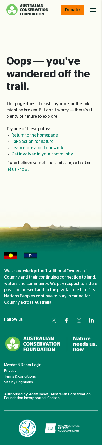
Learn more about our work (37, 148)
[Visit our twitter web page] (54, 320)
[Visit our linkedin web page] (91, 320)
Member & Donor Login (22, 365)
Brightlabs (24, 382)
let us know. (17, 169)
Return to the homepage (35, 135)
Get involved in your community (42, 154)
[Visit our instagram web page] (79, 320)
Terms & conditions (20, 376)
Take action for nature (32, 141)
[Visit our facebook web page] (66, 320)
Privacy (10, 371)
